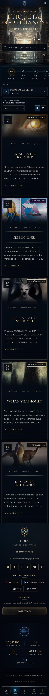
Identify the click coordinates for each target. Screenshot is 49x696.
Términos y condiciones (24, 682)
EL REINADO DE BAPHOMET (24, 319)
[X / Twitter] (41, 567)
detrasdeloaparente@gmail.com (24, 558)
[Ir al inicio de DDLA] (24, 3)
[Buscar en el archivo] (5, 47)
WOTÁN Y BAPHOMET (24, 401)
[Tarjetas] (37, 108)
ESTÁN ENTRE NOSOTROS (24, 156)
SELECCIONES (24, 237)
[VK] (34, 567)
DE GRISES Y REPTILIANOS (24, 483)
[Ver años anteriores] (3, 74)
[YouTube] (8, 567)
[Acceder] (45, 3)
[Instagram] (21, 567)
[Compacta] (43, 108)
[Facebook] (28, 567)
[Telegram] (14, 567)
